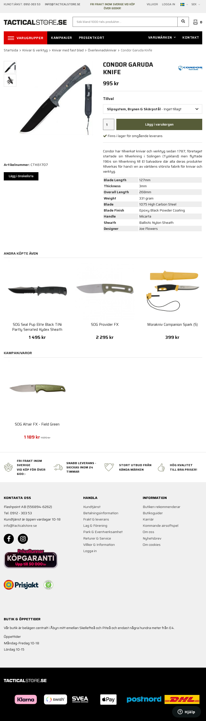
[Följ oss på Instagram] (23, 539)
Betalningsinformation (100, 513)
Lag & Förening (95, 525)
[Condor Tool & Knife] (190, 68)
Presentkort (92, 37)
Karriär (148, 519)
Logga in (168, 5)
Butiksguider (153, 513)
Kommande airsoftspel (160, 525)
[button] (183, 22)
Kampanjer (61, 37)
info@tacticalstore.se (20, 525)
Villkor (152, 5)
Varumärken (160, 37)
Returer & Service (97, 538)
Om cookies (152, 544)
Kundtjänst (91, 506)
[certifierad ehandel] (48, 585)
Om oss (148, 532)
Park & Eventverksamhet (103, 532)
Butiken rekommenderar (161, 506)
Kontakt (190, 37)
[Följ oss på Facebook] (9, 539)
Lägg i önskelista (21, 176)
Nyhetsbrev (152, 538)
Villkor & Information (99, 544)
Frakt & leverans (96, 519)
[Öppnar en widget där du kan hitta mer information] (186, 712)
